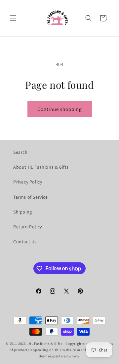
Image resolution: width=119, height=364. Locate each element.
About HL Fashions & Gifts (41, 167)
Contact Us (25, 242)
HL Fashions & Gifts (45, 343)
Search (20, 152)
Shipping (22, 212)
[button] (13, 18)
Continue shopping (59, 109)
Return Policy (27, 227)
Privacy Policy (27, 182)
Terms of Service (30, 197)
